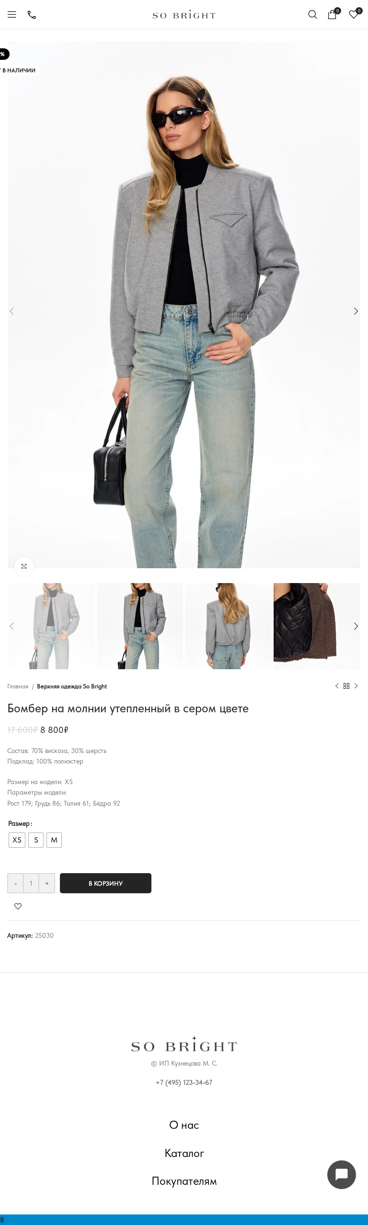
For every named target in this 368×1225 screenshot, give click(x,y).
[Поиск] (312, 14)
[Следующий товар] (356, 686)
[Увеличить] (24, 566)
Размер (19, 823)
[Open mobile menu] (12, 14)
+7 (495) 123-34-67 (184, 1082)
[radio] (17, 840)
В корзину (106, 883)
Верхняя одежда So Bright (72, 686)
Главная (18, 686)
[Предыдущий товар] (337, 686)
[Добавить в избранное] (44, 906)
